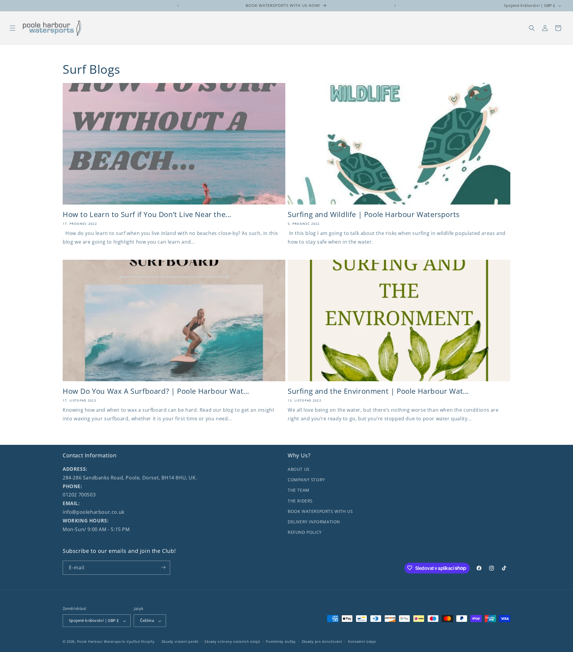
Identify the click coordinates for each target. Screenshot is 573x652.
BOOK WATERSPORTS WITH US (320, 511)
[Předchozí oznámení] (177, 5)
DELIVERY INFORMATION (314, 522)
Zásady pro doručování (322, 641)
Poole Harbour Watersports (101, 641)
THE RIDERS (300, 501)
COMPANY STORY (306, 480)
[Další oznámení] (395, 5)
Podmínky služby (281, 641)
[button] (12, 28)
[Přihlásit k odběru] (163, 567)
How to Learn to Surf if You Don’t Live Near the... (147, 214)
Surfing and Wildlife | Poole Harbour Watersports (374, 214)
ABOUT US (299, 469)
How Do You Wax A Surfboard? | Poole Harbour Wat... (156, 391)
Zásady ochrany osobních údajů (232, 641)
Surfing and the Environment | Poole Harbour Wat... (378, 391)
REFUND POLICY (305, 532)
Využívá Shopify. (141, 641)
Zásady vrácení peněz (180, 641)
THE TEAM (298, 490)
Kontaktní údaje (362, 641)
